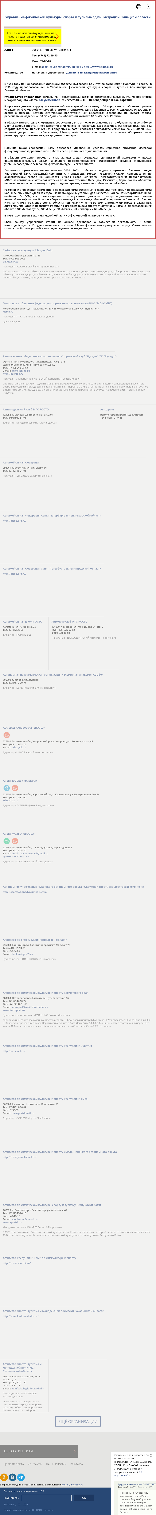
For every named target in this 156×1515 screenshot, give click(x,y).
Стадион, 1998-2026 (17, 1504)
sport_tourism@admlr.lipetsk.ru (62, 67)
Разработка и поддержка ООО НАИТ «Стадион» (28, 1510)
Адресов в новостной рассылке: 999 (24, 1491)
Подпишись (11, 1497)
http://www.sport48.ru (98, 67)
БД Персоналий (128, 1473)
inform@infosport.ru (72, 1484)
